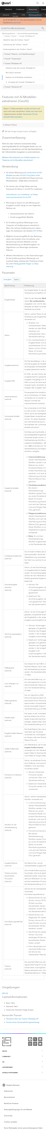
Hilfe (23, 15)
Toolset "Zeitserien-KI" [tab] (13, 87)
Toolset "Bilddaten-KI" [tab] (13, 63)
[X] (35, 1039)
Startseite (6, 15)
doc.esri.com (15, 23)
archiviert (33, 109)
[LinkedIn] (40, 1039)
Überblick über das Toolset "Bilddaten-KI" (21, 68)
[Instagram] (35, 1044)
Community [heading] (6, 1056)
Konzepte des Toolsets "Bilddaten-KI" (21, 82)
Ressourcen (33, 9)
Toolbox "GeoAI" (10, 36)
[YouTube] (40, 1044)
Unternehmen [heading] (7, 1067)
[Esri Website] (6, 3)
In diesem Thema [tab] (10, 125)
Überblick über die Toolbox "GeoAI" (16, 40)
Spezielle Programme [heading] (10, 1072)
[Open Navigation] (43, 3)
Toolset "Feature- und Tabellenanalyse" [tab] (20, 54)
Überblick (8, 9)
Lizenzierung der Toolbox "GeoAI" (15, 45)
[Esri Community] (30, 1044)
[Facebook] (30, 1039)
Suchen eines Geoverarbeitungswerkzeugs (22, 1022)
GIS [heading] (3, 1062)
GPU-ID (5, 993)
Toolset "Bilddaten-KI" (27, 36)
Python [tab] (16, 279)
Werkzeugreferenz (35, 15)
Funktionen (20, 9)
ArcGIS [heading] (4, 1051)
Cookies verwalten (10, 1122)
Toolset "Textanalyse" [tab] (13, 59)
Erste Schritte (15, 15)
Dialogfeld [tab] (7, 279)
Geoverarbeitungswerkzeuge (27, 33)
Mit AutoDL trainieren (13, 73)
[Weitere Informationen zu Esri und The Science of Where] (6, 1042)
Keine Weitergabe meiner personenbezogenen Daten (23, 1128)
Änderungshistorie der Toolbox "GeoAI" (17, 49)
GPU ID (36, 231)
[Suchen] (37, 3)
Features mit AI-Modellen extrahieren (19, 77)
